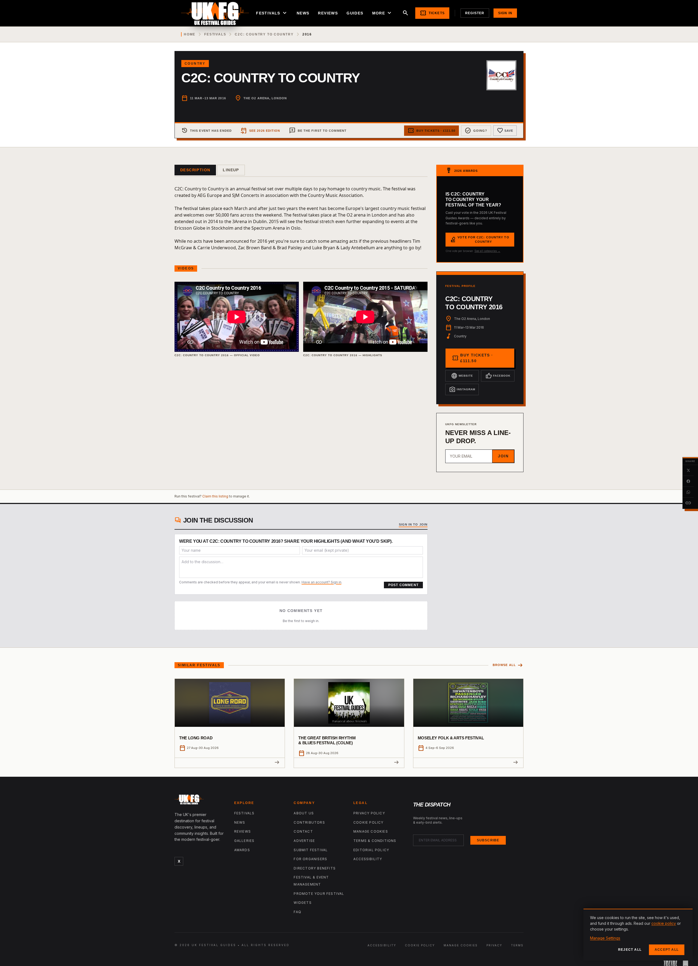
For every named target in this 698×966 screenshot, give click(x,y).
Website (462, 376)
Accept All (667, 950)
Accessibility (367, 859)
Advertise (304, 841)
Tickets (432, 13)
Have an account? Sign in (321, 582)
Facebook (497, 376)
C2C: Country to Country (264, 34)
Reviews (328, 13)
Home (189, 34)
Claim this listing (215, 496)
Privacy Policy (369, 813)
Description (195, 170)
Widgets (302, 903)
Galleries (244, 841)
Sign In (505, 13)
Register (475, 13)
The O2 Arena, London (265, 98)
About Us (304, 813)
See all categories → (487, 251)
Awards (242, 850)
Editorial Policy (371, 850)
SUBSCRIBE (488, 840)
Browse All (508, 665)
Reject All (630, 950)
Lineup (231, 170)
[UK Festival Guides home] (199, 800)
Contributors (309, 822)
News (303, 13)
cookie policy (663, 923)
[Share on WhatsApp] (688, 492)
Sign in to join (413, 524)
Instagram (462, 389)
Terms (517, 945)
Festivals (272, 13)
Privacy (494, 945)
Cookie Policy (368, 822)
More (382, 13)
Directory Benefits (315, 868)
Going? (476, 130)
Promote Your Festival (319, 894)
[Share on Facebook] (688, 481)
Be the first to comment (318, 130)
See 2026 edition (260, 130)
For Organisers (310, 859)
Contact (303, 831)
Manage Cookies (370, 831)
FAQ (297, 912)
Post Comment (403, 585)
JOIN (503, 456)
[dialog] (638, 935)
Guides (355, 13)
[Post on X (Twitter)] (688, 470)
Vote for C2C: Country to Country (479, 240)
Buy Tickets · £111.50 (431, 130)
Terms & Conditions (374, 841)
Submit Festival (311, 850)
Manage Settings (605, 938)
